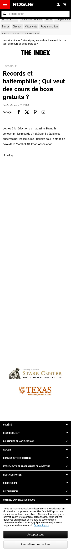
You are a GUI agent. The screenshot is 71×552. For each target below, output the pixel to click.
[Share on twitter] (27, 112)
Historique (28, 40)
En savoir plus (41, 525)
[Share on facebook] (19, 112)
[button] (4, 14)
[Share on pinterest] (35, 112)
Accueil (6, 40)
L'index (16, 40)
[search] (35, 14)
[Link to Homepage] (23, 4)
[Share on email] (43, 112)
